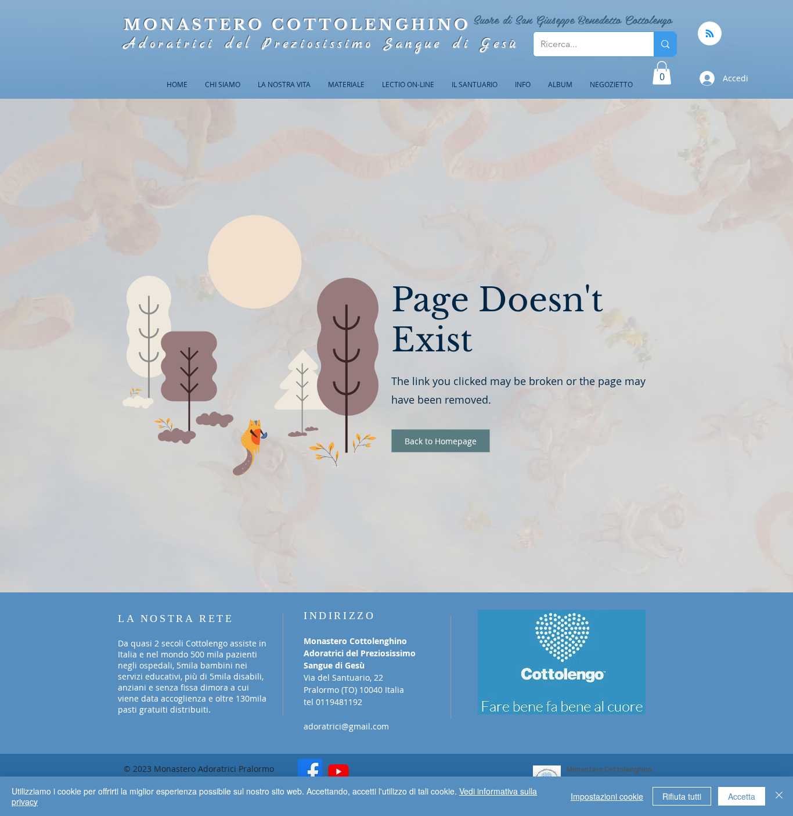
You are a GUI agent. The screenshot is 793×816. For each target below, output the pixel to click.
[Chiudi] (779, 796)
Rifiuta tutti (681, 796)
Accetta (741, 796)
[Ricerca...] (665, 44)
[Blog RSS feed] (710, 33)
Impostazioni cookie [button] (607, 796)
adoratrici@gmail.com (346, 726)
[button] (662, 73)
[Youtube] (338, 771)
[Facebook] (310, 771)
